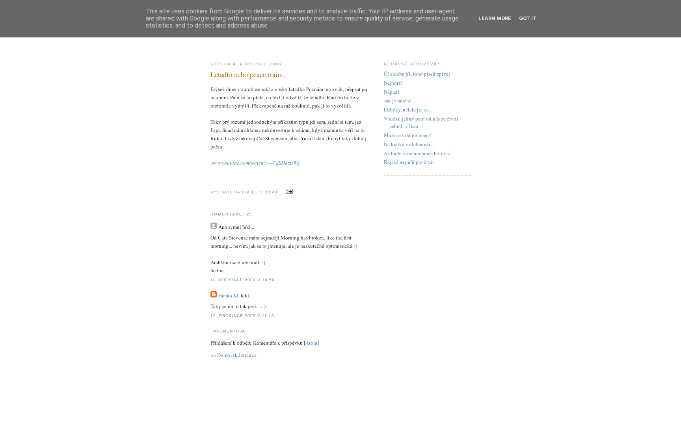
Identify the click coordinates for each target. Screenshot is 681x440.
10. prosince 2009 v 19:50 (242, 280)
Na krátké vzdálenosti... (409, 144)
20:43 (272, 192)
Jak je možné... (399, 100)
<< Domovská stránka (233, 354)
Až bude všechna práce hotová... (418, 153)
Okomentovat (230, 331)
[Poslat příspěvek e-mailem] (287, 191)
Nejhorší (393, 82)
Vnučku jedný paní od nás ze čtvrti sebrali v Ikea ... (421, 122)
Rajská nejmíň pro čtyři (409, 161)
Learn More (494, 18)
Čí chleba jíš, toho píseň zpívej (417, 73)
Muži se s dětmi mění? (408, 135)
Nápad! (391, 91)
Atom (311, 342)
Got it (528, 18)
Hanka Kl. (229, 295)
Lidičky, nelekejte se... (408, 109)
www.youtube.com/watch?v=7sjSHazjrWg (255, 162)
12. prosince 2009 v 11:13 (242, 316)
